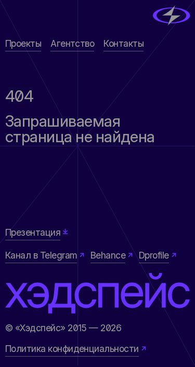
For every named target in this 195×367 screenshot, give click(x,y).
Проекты (23, 43)
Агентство (72, 43)
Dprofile (154, 255)
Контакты (123, 43)
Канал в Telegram (41, 255)
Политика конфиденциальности (72, 348)
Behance (107, 255)
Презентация (32, 232)
